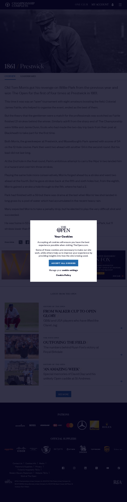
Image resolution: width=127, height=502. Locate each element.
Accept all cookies (63, 263)
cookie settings (70, 269)
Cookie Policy (63, 275)
